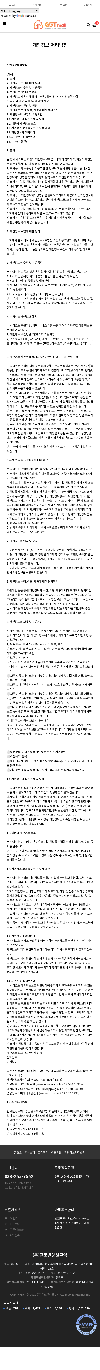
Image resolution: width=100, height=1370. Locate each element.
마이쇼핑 (62, 4)
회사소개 (30, 1152)
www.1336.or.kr (41, 1080)
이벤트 (13, 1218)
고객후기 (43, 1152)
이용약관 (56, 1152)
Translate (30, 16)
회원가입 (37, 4)
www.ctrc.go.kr (49, 1093)
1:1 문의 (14, 1224)
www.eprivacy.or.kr (49, 1084)
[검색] (88, 24)
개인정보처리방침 (74, 1152)
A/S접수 (14, 1235)
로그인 (12, 4)
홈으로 (18, 1152)
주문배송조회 (17, 1229)
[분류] (4, 23)
